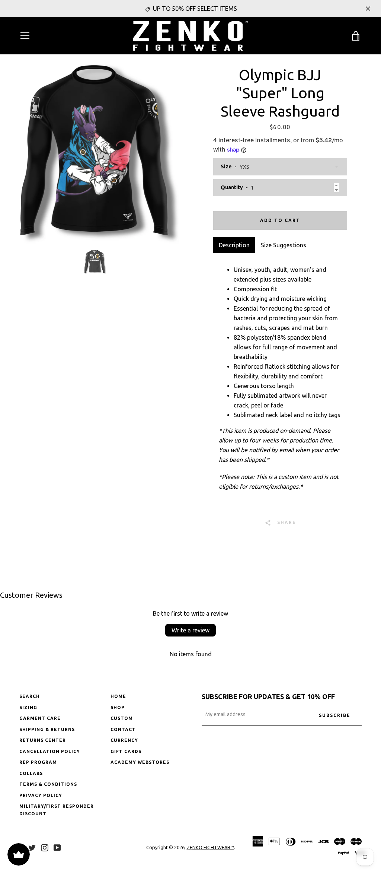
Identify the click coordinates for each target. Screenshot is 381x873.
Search (29, 696)
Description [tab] (234, 245)
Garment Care (40, 718)
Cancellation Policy (49, 751)
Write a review (190, 630)
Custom (122, 718)
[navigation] (25, 35)
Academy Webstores (140, 762)
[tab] (283, 245)
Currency (124, 740)
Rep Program (38, 762)
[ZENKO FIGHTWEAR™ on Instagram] (44, 847)
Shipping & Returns (47, 729)
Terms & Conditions (48, 784)
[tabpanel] (280, 375)
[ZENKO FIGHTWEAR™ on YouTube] (57, 847)
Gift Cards (126, 751)
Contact (123, 729)
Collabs (31, 773)
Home (118, 696)
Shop (118, 707)
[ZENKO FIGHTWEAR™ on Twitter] (32, 847)
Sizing (28, 707)
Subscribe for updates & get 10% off (268, 696)
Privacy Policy (40, 795)
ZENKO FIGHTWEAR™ (210, 847)
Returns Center (42, 740)
